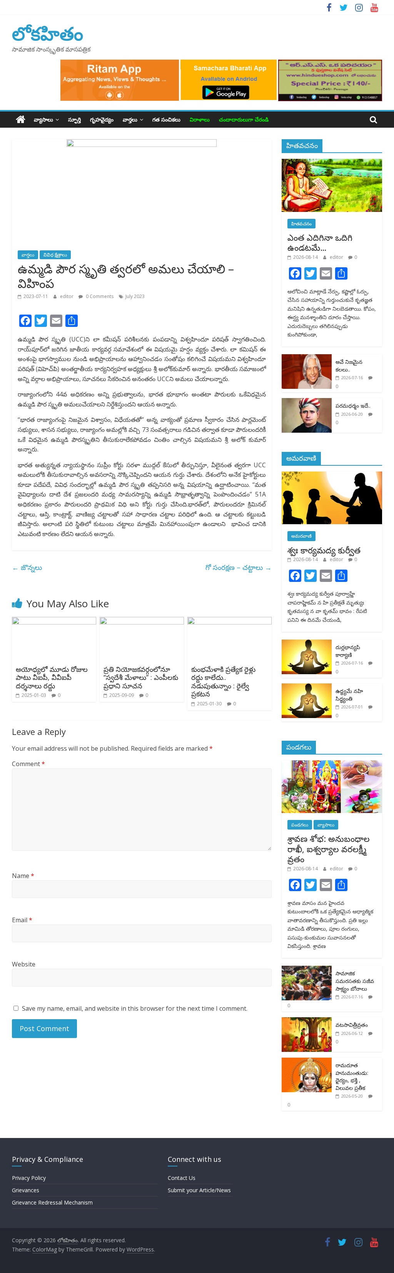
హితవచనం (301, 223)
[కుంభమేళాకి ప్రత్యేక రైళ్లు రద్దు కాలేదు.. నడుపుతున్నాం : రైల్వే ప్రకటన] (229, 621)
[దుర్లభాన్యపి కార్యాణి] (307, 643)
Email (22, 920)
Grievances (25, 1190)
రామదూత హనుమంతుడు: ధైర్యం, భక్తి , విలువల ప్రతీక (352, 1076)
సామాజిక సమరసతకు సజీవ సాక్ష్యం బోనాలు (355, 981)
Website (23, 964)
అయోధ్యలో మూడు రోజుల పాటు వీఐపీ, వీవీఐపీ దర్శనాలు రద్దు (52, 677)
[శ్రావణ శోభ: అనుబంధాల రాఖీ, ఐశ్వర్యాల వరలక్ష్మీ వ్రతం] (332, 764)
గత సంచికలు (166, 119)
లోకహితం (47, 33)
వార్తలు (130, 119)
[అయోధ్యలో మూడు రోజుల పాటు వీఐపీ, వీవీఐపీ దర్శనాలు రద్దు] (54, 621)
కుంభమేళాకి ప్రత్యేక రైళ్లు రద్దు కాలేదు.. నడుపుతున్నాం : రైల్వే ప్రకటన (223, 682)
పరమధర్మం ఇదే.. (353, 405)
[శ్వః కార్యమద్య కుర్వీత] (332, 475)
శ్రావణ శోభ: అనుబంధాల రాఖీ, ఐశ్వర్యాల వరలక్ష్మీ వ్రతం (328, 849)
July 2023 (135, 296)
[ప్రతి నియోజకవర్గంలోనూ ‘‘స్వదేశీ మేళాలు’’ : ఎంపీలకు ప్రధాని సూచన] (142, 621)
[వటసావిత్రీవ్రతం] (307, 1021)
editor (67, 296)
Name (23, 875)
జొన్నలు (29, 567)
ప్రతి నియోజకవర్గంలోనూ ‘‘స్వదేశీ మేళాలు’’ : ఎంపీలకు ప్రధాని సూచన (141, 677)
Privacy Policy (29, 1177)
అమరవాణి (301, 536)
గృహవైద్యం (102, 119)
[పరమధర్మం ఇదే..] (307, 402)
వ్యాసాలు (43, 119)
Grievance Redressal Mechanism (52, 1202)
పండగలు (299, 824)
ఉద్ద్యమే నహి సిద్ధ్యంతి (349, 694)
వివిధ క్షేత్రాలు (55, 255)
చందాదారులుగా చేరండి (244, 119)
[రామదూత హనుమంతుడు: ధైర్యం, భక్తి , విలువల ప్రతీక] (307, 1061)
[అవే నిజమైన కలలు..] (307, 358)
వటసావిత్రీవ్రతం (352, 1024)
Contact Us (181, 1177)
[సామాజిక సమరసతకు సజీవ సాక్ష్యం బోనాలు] (307, 969)
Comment (28, 764)
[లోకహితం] (20, 120)
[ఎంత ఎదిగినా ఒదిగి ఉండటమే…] (332, 163)
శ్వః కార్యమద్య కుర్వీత (324, 550)
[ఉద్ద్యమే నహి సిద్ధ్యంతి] (307, 687)
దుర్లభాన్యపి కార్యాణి (348, 650)
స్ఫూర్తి (74, 119)
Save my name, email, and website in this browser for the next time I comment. (134, 1008)
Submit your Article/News (199, 1190)
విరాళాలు (200, 119)
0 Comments (99, 296)
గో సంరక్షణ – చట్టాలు (238, 567)
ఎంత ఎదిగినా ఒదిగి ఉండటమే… (319, 242)
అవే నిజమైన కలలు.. (349, 365)
